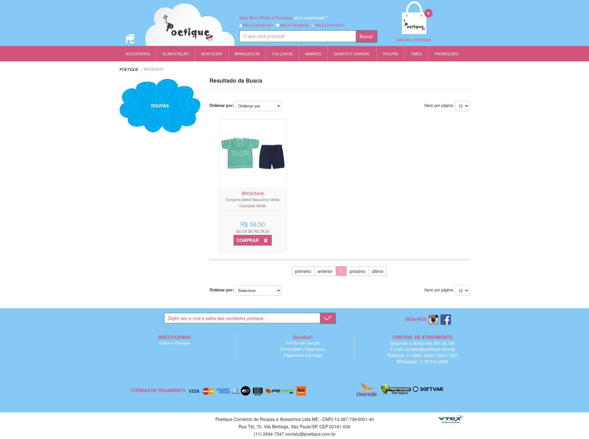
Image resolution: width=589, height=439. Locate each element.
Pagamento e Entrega (303, 355)
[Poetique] (190, 30)
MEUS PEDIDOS (294, 25)
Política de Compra (303, 343)
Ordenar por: (222, 105)
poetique (129, 69)
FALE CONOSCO (329, 25)
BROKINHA (153, 69)
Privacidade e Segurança (303, 349)
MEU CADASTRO (257, 25)
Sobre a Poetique (175, 343)
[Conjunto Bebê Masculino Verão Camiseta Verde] (253, 153)
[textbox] (297, 36)
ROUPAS (160, 106)
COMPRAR (248, 240)
